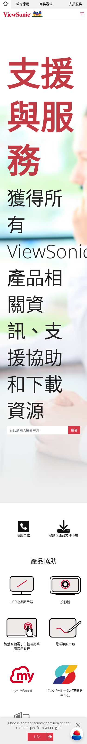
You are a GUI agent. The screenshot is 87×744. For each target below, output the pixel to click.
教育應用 (22, 4)
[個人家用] (5, 4)
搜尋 (74, 430)
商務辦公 (45, 4)
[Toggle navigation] (82, 13)
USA (37, 737)
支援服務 (75, 4)
